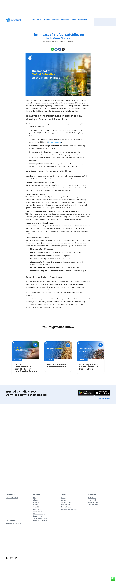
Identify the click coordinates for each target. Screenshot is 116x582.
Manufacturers (66, 502)
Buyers (63, 498)
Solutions (46, 19)
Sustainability (82, 19)
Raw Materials (93, 505)
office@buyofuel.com (13, 524)
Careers (36, 502)
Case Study (37, 507)
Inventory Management (69, 509)
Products (55, 19)
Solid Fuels (92, 498)
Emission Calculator (40, 521)
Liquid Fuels (92, 500)
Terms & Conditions (40, 518)
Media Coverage (39, 514)
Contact (73, 19)
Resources (64, 19)
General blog (17, 359)
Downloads (37, 509)
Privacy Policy (38, 516)
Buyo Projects (66, 505)
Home (33, 19)
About (39, 19)
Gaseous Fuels (93, 502)
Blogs (35, 498)
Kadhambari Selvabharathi (51, 41)
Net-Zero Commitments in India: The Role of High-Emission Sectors (25, 367)
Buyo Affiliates (66, 507)
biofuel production (54, 142)
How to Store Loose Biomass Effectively (56, 365)
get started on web (103, 398)
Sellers (63, 500)
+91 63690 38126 (12, 498)
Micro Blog (70, 41)
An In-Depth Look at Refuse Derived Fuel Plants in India (89, 366)
